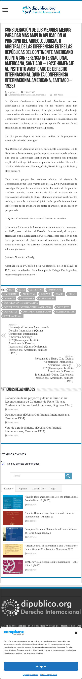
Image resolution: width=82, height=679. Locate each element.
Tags (53, 488)
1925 (11, 289)
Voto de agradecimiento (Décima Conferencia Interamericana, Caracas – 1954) (33, 429)
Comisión (9, 298)
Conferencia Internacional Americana (28, 307)
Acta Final (36, 289)
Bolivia (45, 294)
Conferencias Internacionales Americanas (27, 94)
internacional (13, 316)
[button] (76, 633)
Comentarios (39, 488)
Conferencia (47, 298)
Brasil (59, 294)
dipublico (12, 92)
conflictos (11, 311)
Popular (23, 488)
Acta (22, 289)
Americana (55, 289)
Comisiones (27, 298)
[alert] (41, 463)
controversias (65, 311)
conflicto (63, 307)
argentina (29, 294)
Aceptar (41, 666)
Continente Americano (37, 311)
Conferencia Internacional (21, 303)
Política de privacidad (48, 674)
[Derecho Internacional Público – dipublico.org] (41, 9)
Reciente (9, 488)
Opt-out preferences (30, 674)
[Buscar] (68, 476)
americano (10, 294)
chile (72, 294)
